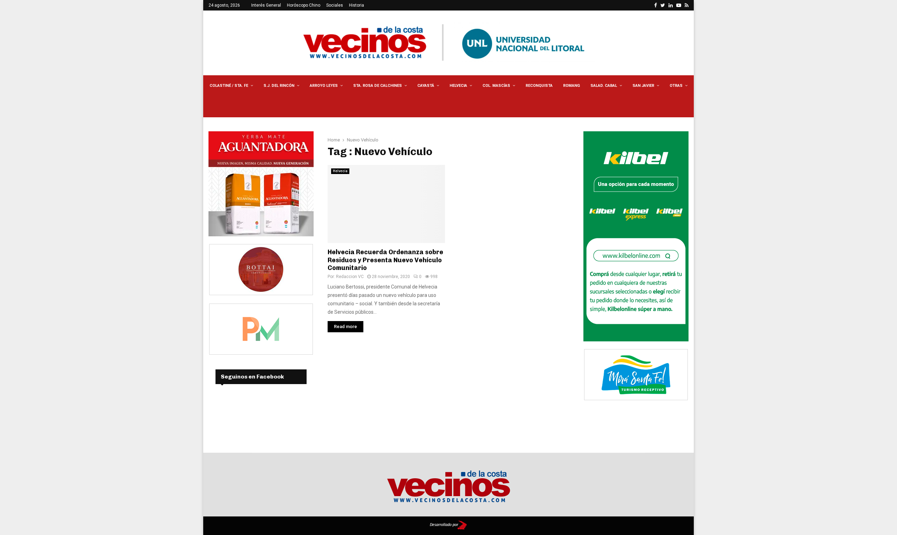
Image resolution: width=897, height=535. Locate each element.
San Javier (643, 85)
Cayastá (425, 85)
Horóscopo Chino (303, 5)
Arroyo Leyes (324, 85)
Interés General (266, 5)
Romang (571, 85)
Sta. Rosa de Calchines (377, 85)
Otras (676, 85)
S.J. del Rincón (278, 85)
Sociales (334, 5)
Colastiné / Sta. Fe (229, 85)
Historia (356, 5)
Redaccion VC (350, 276)
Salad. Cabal (603, 85)
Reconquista (539, 85)
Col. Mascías (496, 85)
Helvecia (458, 85)
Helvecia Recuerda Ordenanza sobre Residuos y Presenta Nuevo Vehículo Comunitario (385, 260)
